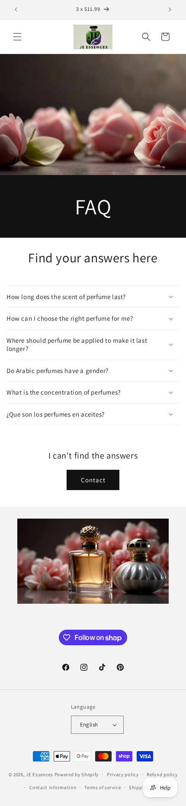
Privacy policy (123, 774)
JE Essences (39, 774)
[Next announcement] (170, 9)
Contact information (52, 787)
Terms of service (102, 787)
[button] (17, 36)
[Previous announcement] (16, 9)
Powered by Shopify (77, 774)
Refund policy (162, 774)
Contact (93, 480)
